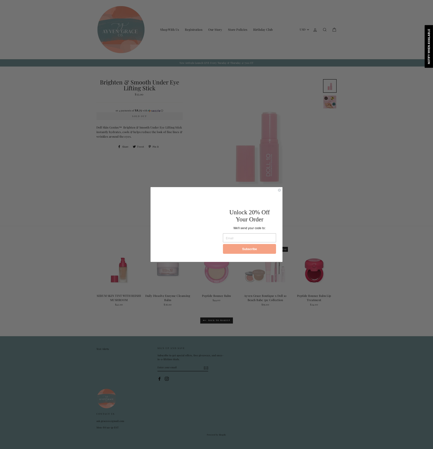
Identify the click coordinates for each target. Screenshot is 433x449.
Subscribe (249, 249)
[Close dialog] (279, 190)
